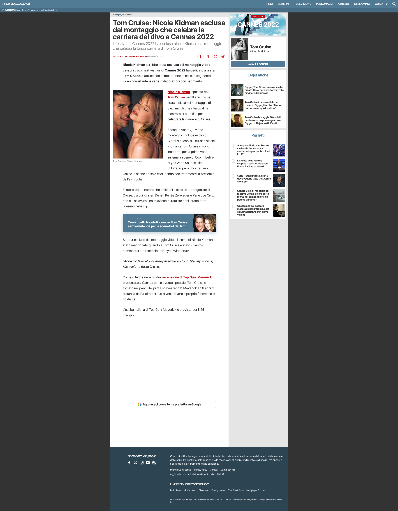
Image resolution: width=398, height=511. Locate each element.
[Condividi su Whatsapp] (215, 56)
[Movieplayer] (142, 456)
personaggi (324, 3)
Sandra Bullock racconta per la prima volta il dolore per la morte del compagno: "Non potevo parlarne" (253, 195)
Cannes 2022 (258, 21)
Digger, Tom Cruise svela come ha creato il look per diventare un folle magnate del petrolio (264, 90)
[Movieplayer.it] (16, 4)
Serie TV (283, 3)
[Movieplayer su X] (135, 463)
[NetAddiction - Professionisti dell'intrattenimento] (197, 484)
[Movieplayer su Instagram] (142, 463)
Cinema (343, 3)
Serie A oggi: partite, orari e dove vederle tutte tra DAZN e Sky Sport (254, 178)
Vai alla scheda (258, 64)
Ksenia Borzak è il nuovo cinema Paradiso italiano (36, 10)
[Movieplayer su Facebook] (129, 463)
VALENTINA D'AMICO (136, 56)
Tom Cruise (176, 97)
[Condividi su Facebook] (200, 56)
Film (269, 3)
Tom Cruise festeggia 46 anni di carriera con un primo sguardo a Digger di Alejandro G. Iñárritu (263, 120)
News (129, 15)
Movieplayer (118, 15)
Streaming (362, 3)
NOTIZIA (117, 56)
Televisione (302, 3)
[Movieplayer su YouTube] (148, 463)
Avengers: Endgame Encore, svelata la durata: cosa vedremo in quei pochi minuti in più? (253, 150)
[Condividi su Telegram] (223, 56)
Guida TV (381, 3)
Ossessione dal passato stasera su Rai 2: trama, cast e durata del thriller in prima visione (253, 210)
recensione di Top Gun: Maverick (187, 277)
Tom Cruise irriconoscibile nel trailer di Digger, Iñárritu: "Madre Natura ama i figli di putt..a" (263, 105)
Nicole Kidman (179, 92)
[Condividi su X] (208, 56)
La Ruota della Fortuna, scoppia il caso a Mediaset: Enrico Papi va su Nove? (252, 163)
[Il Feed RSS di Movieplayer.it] (154, 463)
